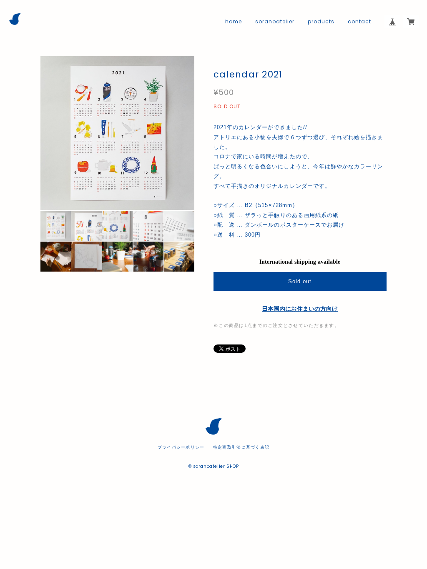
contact (359, 21)
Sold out (299, 281)
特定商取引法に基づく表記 (241, 447)
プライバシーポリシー (181, 447)
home (233, 21)
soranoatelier (274, 21)
